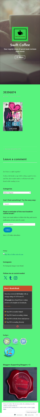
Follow (8, 230)
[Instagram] (15, 278)
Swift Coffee (20, 45)
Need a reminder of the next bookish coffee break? (18, 212)
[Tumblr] (10, 278)
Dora (6, 96)
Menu (20, 57)
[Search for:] (13, 204)
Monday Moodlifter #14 (12, 149)
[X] (5, 278)
